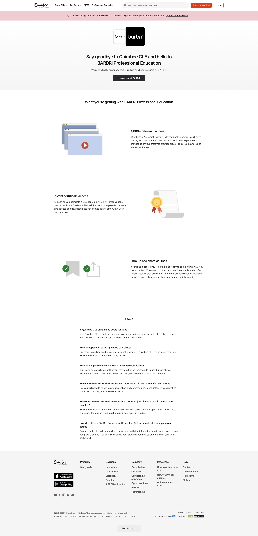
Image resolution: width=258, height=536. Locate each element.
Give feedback (190, 471)
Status (186, 480)
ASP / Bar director (115, 484)
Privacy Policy (199, 512)
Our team (136, 471)
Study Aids (60, 5)
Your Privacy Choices (163, 516)
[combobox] (155, 5)
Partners (136, 487)
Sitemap (182, 516)
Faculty (110, 480)
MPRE (86, 5)
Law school (112, 467)
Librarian (111, 475)
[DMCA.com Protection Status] (196, 516)
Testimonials (138, 491)
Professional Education (102, 5)
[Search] (125, 5)
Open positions (139, 483)
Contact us (189, 467)
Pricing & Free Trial (201, 5)
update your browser (177, 15)
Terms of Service (184, 512)
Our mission (138, 467)
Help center (189, 475)
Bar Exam (74, 5)
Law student (112, 471)
